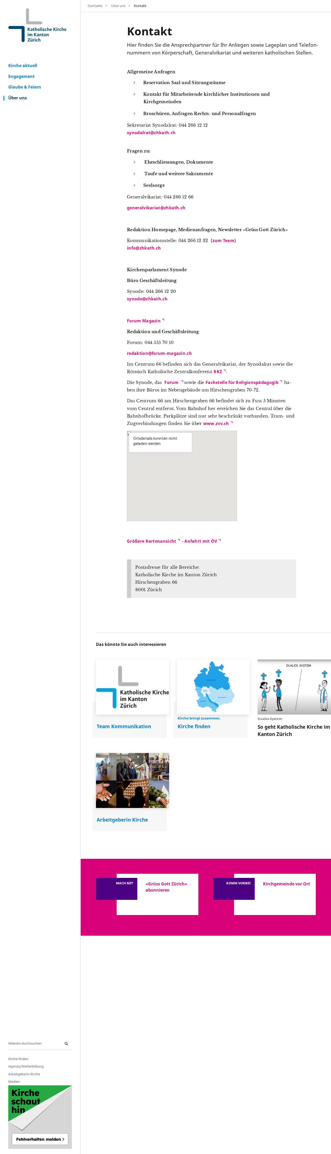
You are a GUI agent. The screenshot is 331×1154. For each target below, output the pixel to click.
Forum (172, 382)
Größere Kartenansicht (151, 541)
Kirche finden (18, 1058)
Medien (14, 1081)
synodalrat (138, 132)
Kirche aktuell (22, 65)
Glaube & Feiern (24, 87)
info (131, 248)
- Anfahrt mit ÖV (198, 541)
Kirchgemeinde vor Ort (286, 884)
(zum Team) (223, 240)
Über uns (17, 98)
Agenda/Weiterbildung (26, 1066)
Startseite (95, 5)
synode (134, 299)
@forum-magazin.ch (170, 353)
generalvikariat (143, 208)
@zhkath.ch (163, 132)
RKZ (218, 371)
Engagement (21, 76)
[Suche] (67, 1043)
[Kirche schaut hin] (40, 1117)
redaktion (137, 353)
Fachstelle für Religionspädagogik (242, 382)
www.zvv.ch (216, 423)
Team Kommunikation (124, 726)
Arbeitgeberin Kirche (24, 1074)
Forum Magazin (144, 321)
